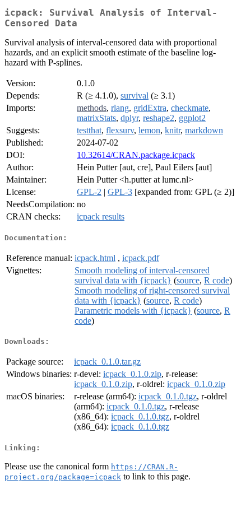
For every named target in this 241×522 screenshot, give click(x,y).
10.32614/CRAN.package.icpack (136, 155)
